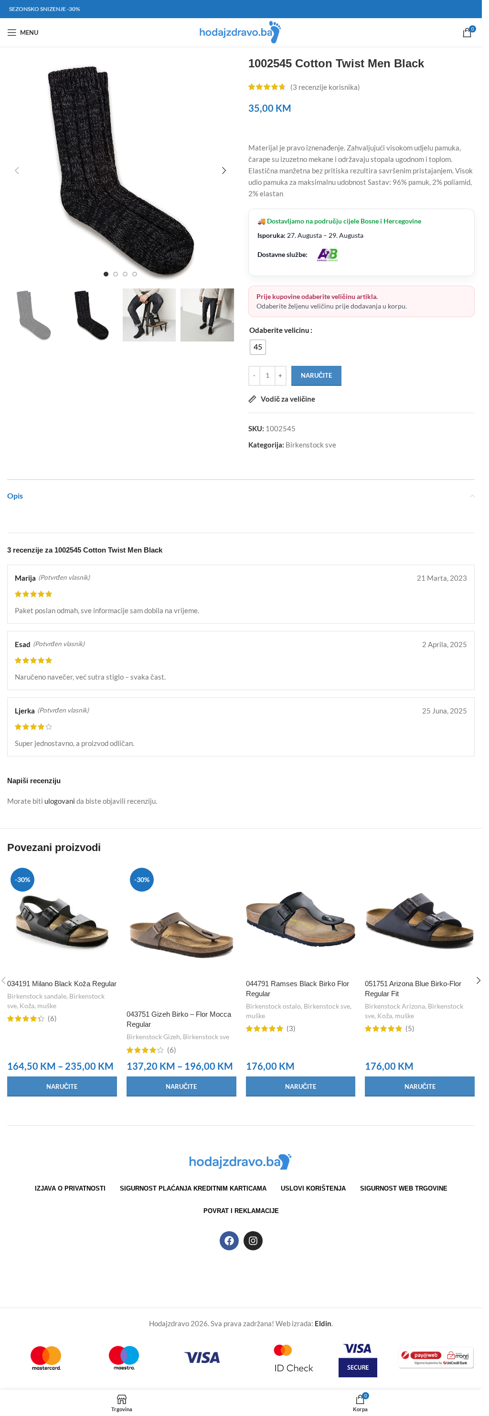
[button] (16, 170)
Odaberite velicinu (279, 330)
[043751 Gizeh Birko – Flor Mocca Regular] (181, 934)
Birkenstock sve (311, 444)
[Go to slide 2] (115, 274)
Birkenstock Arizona (395, 1006)
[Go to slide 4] (134, 274)
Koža (27, 1005)
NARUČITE (316, 375)
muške (46, 1005)
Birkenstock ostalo (273, 1006)
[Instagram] (253, 1240)
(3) (291, 1028)
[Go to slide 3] (125, 274)
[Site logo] (241, 31)
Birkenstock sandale (36, 996)
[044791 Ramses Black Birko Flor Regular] (301, 919)
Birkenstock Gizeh (153, 1037)
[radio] (258, 347)
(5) (410, 1028)
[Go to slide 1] (106, 274)
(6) (52, 1018)
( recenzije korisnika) (325, 87)
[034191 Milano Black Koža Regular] (62, 919)
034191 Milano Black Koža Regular (62, 983)
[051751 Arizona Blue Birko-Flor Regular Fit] (420, 919)
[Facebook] (229, 1240)
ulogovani (59, 801)
